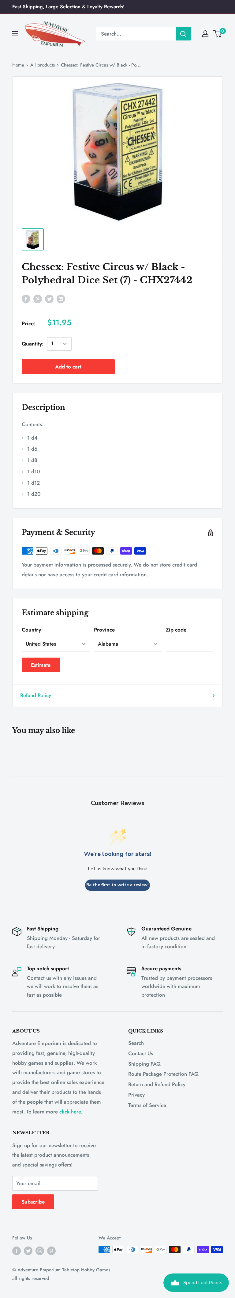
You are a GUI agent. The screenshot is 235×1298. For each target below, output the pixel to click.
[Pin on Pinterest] (37, 299)
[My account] (205, 33)
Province (104, 629)
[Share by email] (61, 299)
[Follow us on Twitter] (28, 1250)
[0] (218, 33)
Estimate (40, 665)
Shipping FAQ (144, 1063)
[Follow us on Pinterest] (51, 1250)
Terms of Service (147, 1105)
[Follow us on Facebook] (16, 1250)
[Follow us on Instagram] (39, 1250)
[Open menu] (15, 33)
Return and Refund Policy (156, 1084)
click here (70, 1111)
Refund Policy (35, 695)
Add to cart (68, 366)
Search (136, 1043)
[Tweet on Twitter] (49, 299)
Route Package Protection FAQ (163, 1074)
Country (31, 629)
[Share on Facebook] (26, 299)
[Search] (183, 33)
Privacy (136, 1094)
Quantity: (32, 343)
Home (18, 65)
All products (42, 65)
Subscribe (33, 1201)
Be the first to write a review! (117, 885)
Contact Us (140, 1053)
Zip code (176, 629)
